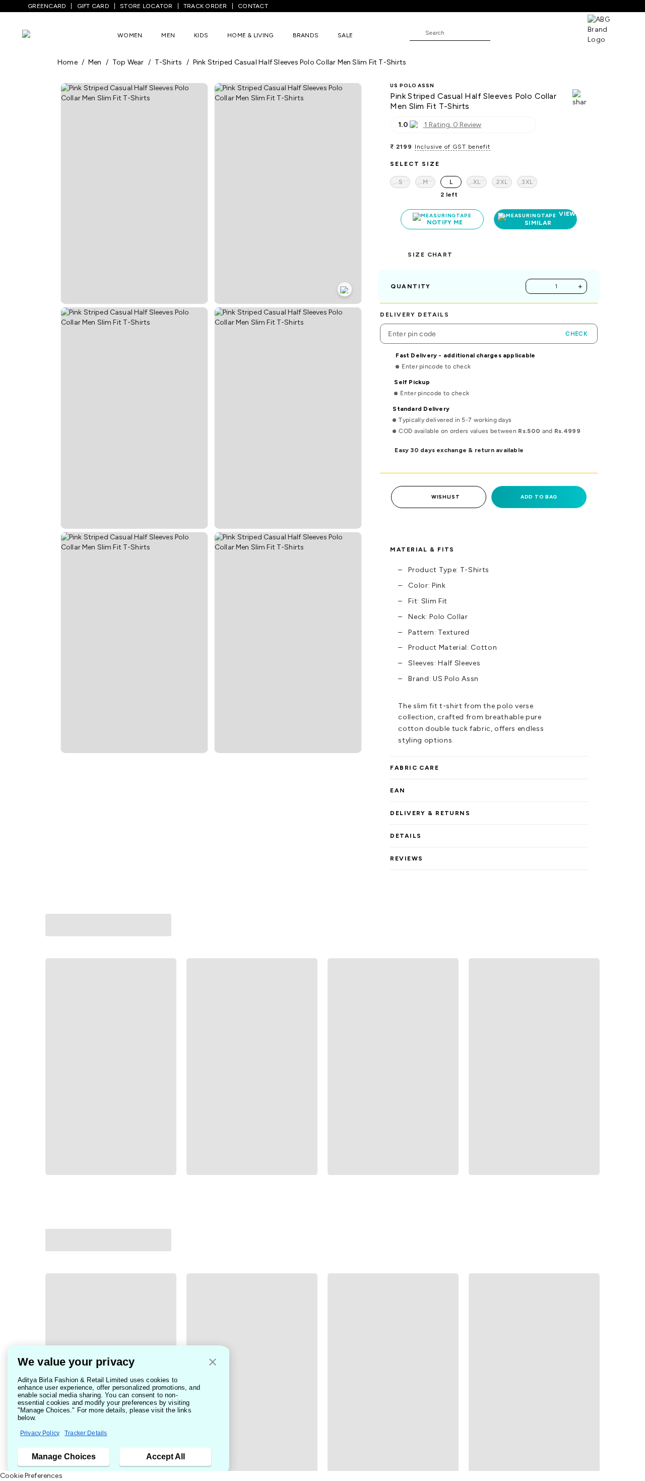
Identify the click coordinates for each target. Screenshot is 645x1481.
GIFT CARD (93, 6)
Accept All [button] (165, 1456)
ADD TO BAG (539, 496)
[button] (213, 1363)
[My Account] (531, 32)
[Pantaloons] (41, 35)
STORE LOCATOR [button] (146, 6)
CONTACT (253, 6)
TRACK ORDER (205, 6)
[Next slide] (588, 992)
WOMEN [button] (129, 35)
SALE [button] (345, 35)
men (95, 62)
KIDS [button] (201, 35)
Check (576, 333)
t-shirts (168, 62)
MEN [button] (168, 35)
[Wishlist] (502, 33)
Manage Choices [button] (64, 1456)
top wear (128, 62)
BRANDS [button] (306, 35)
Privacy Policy (39, 1433)
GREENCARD (47, 6)
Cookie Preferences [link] (31, 1475)
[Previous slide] (57, 992)
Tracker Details (85, 1433)
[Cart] (559, 32)
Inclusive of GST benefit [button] (452, 146)
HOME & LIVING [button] (250, 35)
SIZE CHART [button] (430, 254)
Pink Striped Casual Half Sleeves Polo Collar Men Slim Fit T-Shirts (300, 62)
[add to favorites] (164, 1076)
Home (67, 62)
